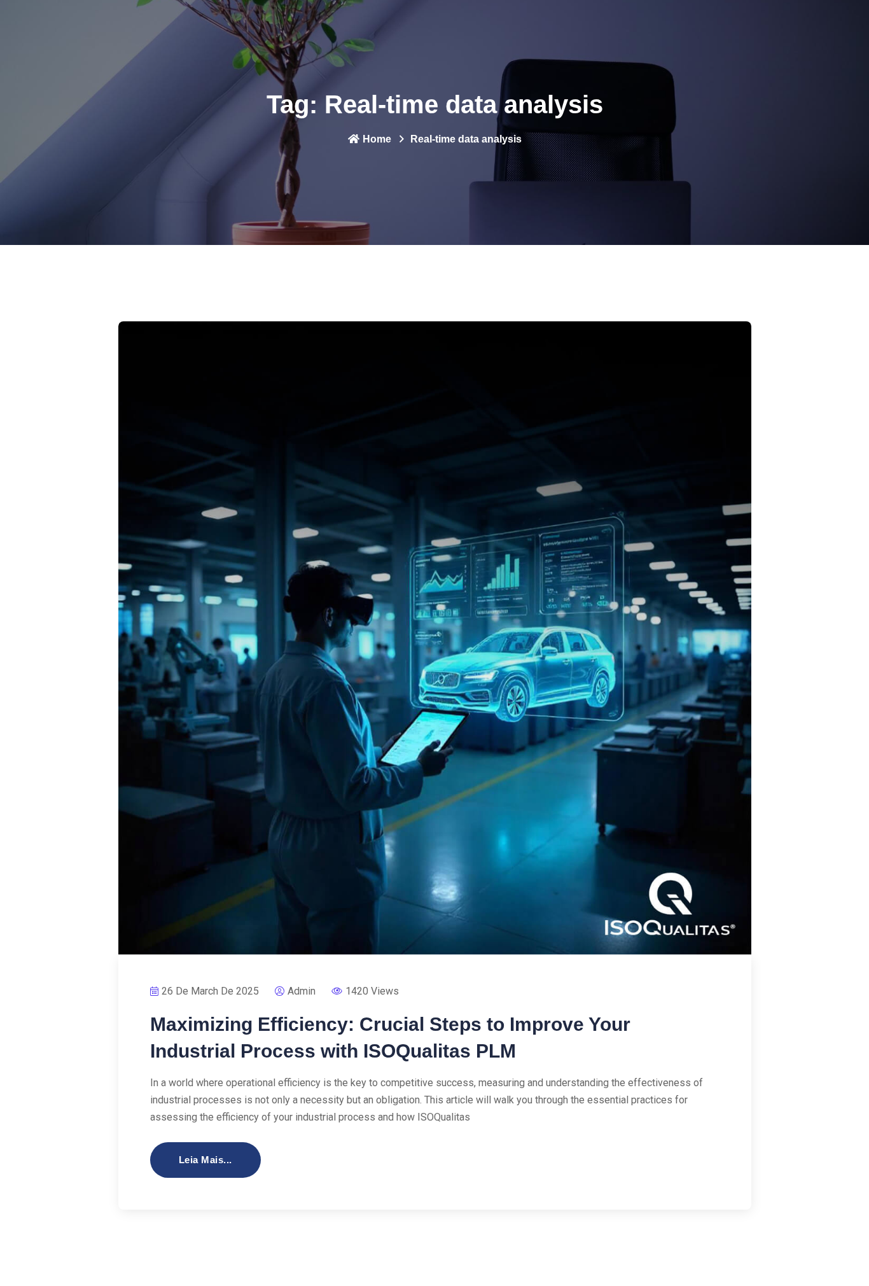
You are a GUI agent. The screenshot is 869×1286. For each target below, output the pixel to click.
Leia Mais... (205, 1159)
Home (377, 139)
